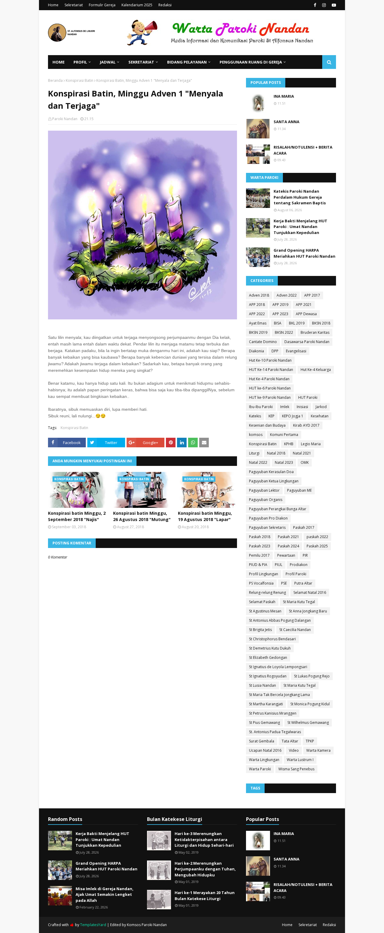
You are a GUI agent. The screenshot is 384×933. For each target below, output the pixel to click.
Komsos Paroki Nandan (147, 924)
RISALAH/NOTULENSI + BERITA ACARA (303, 150)
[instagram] (324, 5)
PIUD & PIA (258, 564)
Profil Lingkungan (263, 573)
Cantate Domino (263, 341)
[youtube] (333, 5)
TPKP (310, 741)
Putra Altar (303, 583)
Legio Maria (311, 443)
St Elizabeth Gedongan (268, 657)
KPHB (288, 443)
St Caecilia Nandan (295, 629)
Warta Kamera (318, 750)
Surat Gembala (261, 741)
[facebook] (315, 5)
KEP (271, 416)
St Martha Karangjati (266, 703)
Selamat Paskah (262, 601)
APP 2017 (312, 295)
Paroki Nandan (64, 118)
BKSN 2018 (321, 323)
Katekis (255, 416)
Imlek (284, 406)
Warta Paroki (260, 769)
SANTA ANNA (286, 121)
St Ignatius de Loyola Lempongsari (278, 666)
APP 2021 (304, 304)
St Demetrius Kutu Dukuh (270, 648)
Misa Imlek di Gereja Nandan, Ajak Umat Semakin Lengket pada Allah (105, 894)
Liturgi (254, 453)
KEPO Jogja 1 (292, 416)
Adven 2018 (259, 295)
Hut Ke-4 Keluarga (316, 369)
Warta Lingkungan (264, 759)
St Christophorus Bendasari (272, 638)
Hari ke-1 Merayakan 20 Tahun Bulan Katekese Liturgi (205, 895)
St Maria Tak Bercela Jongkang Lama (279, 694)
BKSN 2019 (258, 332)
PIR (305, 555)
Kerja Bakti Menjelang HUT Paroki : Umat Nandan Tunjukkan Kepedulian (300, 226)
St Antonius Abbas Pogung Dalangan (280, 620)
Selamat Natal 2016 (309, 592)
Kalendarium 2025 (137, 4)
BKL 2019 (296, 323)
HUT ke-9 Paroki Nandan (270, 397)
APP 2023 (280, 313)
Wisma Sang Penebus (296, 769)
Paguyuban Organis (265, 499)
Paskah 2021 (288, 536)
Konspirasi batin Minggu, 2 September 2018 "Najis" (77, 516)
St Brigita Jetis (260, 629)
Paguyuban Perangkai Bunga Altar (277, 508)
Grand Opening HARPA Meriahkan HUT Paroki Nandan (304, 253)
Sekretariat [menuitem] (141, 62)
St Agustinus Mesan (265, 611)
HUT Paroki (307, 397)
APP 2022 (257, 313)
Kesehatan (319, 416)
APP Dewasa (306, 313)
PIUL (278, 564)
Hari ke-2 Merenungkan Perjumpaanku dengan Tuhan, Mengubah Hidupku (205, 869)
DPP (275, 351)
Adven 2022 (287, 295)
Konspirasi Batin (79, 80)
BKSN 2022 (284, 332)
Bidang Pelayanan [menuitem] (187, 62)
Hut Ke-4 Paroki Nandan (269, 378)
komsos (255, 434)
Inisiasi (302, 406)
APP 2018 (257, 304)
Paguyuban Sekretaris (267, 527)
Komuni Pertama (284, 434)
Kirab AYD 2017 (306, 425)
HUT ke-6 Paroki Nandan (270, 388)
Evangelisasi (296, 351)
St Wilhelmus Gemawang (308, 722)
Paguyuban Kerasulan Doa (271, 471)
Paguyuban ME (299, 490)
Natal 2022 (258, 462)
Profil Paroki (296, 573)
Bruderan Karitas (315, 332)
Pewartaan (286, 555)
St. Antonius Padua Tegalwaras (275, 731)
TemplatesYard (93, 924)
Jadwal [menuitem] (108, 62)
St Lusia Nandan (262, 685)
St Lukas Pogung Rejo (312, 676)
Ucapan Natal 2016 (265, 750)
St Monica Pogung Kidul (310, 703)
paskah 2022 (317, 536)
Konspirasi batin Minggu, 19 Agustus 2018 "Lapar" (205, 516)
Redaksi (165, 4)
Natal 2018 (276, 453)
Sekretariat (73, 4)
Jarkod (321, 406)
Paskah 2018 (259, 536)
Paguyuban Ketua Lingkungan (273, 481)
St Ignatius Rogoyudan (267, 676)
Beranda (55, 80)
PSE (284, 583)
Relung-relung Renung (267, 592)
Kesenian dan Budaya (267, 425)
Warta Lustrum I (300, 759)
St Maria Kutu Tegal (299, 601)
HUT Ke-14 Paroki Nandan (271, 369)
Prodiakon (299, 564)
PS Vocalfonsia (261, 583)
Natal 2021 (302, 453)
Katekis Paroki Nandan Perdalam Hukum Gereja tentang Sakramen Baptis (300, 197)
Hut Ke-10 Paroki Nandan (270, 360)
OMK (305, 462)
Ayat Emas (257, 323)
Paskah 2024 (288, 546)
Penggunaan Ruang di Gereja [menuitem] (251, 62)
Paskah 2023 (259, 546)
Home (53, 4)
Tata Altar (290, 741)
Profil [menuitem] (80, 62)
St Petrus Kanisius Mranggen (272, 713)
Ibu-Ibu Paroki (261, 406)
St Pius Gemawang (264, 722)
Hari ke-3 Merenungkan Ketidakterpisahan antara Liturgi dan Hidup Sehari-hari (204, 839)
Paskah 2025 (317, 546)
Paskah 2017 (303, 527)
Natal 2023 (284, 462)
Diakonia (256, 351)
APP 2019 (280, 304)
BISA (277, 323)
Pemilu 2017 (259, 555)
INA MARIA (284, 96)
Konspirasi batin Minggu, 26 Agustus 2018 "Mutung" (142, 516)
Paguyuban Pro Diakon (268, 518)
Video (294, 750)
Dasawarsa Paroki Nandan (306, 341)
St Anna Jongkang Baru (308, 611)
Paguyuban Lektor (264, 490)
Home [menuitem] (58, 62)
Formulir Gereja (102, 4)
